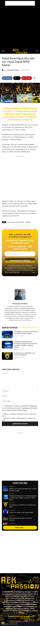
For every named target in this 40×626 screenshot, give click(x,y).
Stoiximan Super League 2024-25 (15, 222)
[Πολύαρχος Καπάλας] (3, 70)
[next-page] (6, 363)
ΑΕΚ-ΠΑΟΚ (28, 222)
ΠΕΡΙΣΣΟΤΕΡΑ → (20, 527)
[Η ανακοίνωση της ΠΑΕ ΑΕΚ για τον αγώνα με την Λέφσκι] (7, 356)
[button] (3, 51)
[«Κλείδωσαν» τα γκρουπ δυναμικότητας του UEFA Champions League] (7, 334)
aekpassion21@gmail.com (23, 616)
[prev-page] (3, 363)
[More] (34, 78)
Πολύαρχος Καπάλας (14, 70)
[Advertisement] (20, 3)
